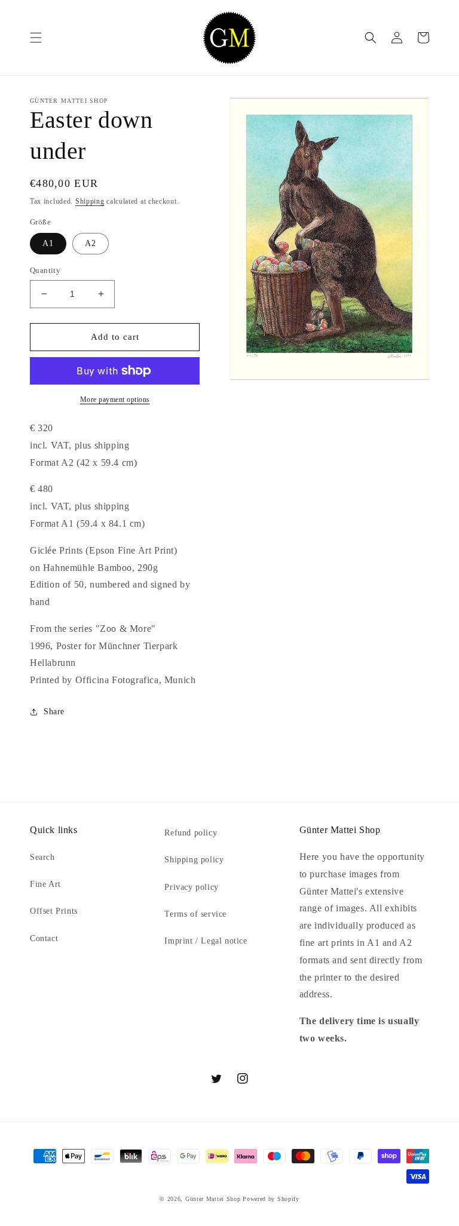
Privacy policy (191, 887)
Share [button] (54, 711)
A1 (48, 243)
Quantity (45, 270)
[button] (36, 37)
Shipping (90, 201)
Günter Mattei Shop (213, 1199)
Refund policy (190, 832)
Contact (44, 938)
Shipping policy (194, 859)
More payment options (115, 399)
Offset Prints (54, 911)
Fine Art (45, 884)
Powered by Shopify (271, 1199)
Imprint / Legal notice (205, 940)
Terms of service (195, 913)
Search (42, 857)
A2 (90, 243)
